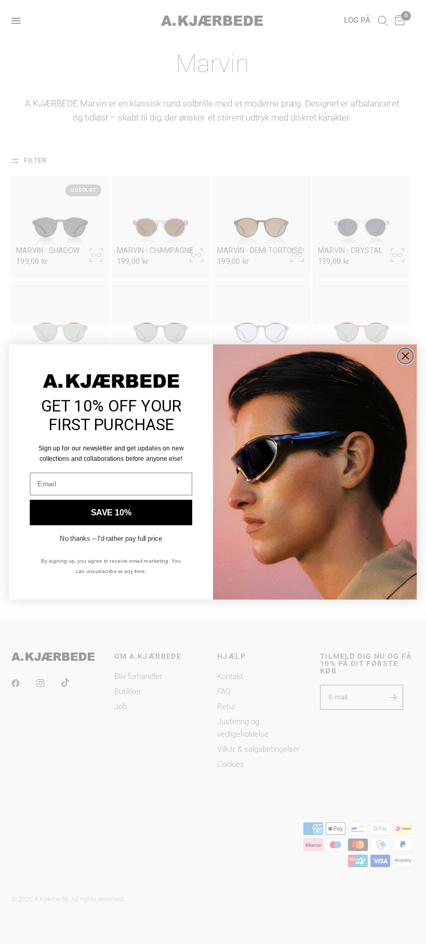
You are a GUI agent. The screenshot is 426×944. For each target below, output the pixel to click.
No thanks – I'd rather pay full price (111, 538)
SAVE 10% (111, 512)
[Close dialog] (405, 356)
